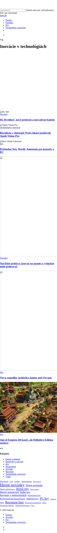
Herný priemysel (9, 492)
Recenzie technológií (33, 503)
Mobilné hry (32, 498)
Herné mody (37, 481)
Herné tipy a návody (14, 461)
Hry (1, 144)
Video (8, 476)
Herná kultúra (27, 481)
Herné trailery (34, 489)
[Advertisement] (28, 80)
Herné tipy (22, 489)
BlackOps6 (4, 481)
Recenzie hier (14, 502)
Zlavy (33, 505)
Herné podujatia (34, 485)
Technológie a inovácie (10, 127)
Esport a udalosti (13, 459)
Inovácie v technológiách (13, 495)
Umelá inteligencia (22, 505)
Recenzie (10, 471)
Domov (9, 515)
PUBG (2, 503)
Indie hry (25, 492)
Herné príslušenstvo (7, 489)
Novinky (4, 114)
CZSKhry (17, 481)
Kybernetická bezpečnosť (12, 498)
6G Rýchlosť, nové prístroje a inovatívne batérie (27, 119)
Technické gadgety (7, 505)
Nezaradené (11, 466)
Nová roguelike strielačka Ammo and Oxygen (26, 377)
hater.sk (3, 15)
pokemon (53, 499)
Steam (44, 503)
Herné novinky (12, 485)
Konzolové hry (34, 495)
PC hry (44, 498)
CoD (11, 481)
